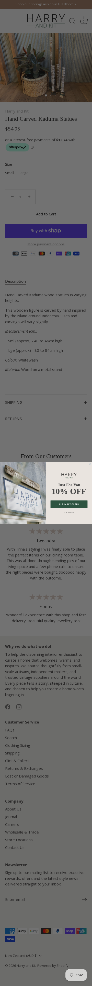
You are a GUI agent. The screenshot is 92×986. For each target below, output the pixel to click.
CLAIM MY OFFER (69, 504)
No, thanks (69, 512)
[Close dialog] (90, 464)
